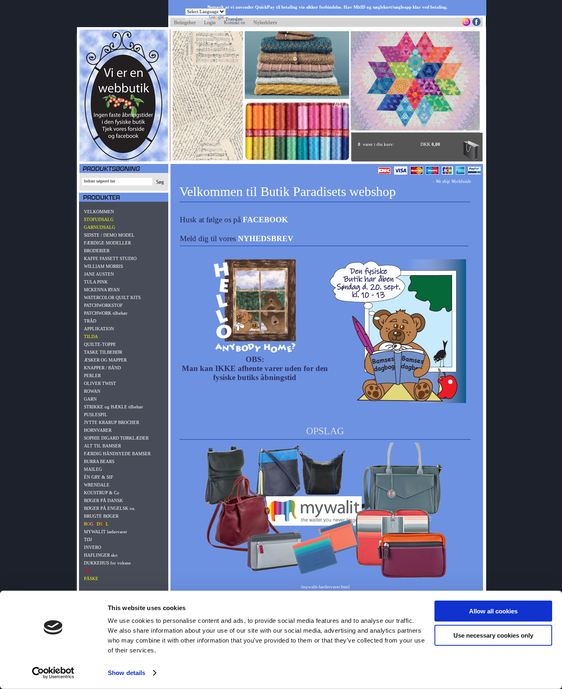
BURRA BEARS (99, 461)
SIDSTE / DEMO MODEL (109, 235)
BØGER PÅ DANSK (103, 500)
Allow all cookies (493, 611)
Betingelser (185, 22)
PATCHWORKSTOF (103, 305)
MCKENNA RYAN (102, 289)
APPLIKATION (99, 328)
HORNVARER (97, 430)
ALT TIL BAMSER (102, 445)
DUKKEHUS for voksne (107, 562)
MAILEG (93, 469)
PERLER (92, 375)
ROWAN (92, 391)
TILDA (91, 336)
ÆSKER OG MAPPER (105, 359)
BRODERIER (96, 250)
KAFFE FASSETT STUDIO (110, 258)
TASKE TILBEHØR (103, 352)
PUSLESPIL (95, 414)
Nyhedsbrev (265, 22)
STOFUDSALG (99, 219)
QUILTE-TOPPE (100, 344)
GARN (90, 398)
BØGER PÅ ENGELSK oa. (109, 508)
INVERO (92, 547)
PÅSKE (91, 578)
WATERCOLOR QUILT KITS (112, 297)
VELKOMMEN (99, 211)
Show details (126, 672)
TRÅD (90, 320)
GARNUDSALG (99, 227)
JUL (88, 570)
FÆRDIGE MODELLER (107, 242)
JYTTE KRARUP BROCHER (111, 422)
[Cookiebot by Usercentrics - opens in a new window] (53, 673)
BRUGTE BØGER (101, 516)
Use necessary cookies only (493, 634)
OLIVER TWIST (100, 383)
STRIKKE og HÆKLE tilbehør (113, 406)
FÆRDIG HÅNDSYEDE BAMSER (117, 453)
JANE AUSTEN (99, 274)
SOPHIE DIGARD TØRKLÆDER (116, 438)
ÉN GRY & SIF (98, 477)
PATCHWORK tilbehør (106, 313)
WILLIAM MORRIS (103, 266)
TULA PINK (96, 281)
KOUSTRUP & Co (101, 492)
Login (210, 22)
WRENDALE (96, 484)
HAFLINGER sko (101, 555)
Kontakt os (234, 22)
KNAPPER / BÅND (102, 367)
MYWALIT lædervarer (105, 531)
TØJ (88, 539)
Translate (234, 18)
